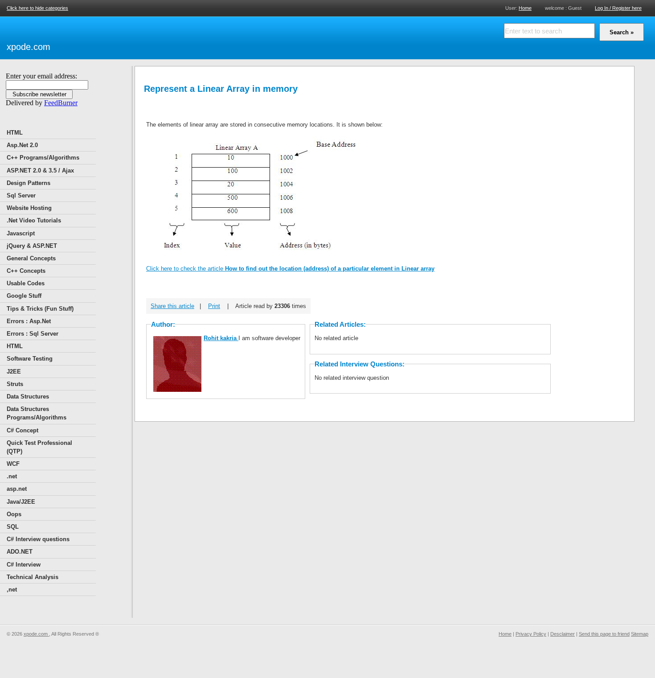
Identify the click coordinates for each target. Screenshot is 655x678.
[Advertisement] (156, 36)
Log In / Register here (618, 8)
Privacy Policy (531, 634)
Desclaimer (562, 634)
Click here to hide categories (37, 8)
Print (214, 306)
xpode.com (28, 47)
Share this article (172, 306)
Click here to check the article (290, 268)
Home (525, 7)
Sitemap (639, 634)
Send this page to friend (604, 634)
